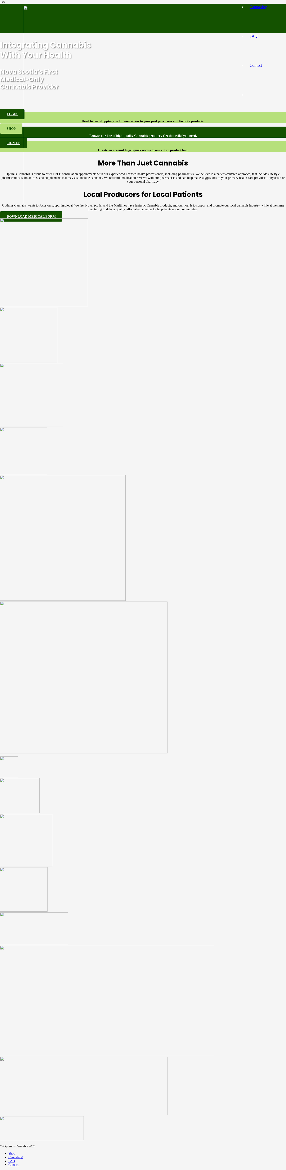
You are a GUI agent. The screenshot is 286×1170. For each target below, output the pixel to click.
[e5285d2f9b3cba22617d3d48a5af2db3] (42, 1139)
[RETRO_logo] (83, 752)
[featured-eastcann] (44, 305)
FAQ (11, 1161)
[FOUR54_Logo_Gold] (9, 776)
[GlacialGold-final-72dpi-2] (28, 361)
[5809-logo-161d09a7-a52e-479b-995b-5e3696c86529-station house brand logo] (26, 865)
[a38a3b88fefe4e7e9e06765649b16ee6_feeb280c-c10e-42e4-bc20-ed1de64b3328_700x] (63, 599)
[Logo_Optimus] (131, 219)
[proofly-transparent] (107, 1055)
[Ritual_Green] (83, 1114)
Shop (11, 1153)
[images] (20, 812)
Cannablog (15, 1157)
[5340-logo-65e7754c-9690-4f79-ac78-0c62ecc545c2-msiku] (23, 473)
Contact (13, 1164)
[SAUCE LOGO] (24, 910)
